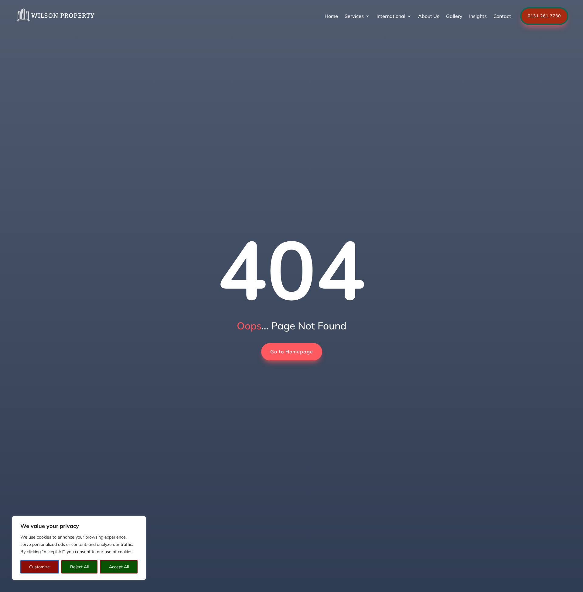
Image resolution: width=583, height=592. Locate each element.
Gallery (454, 16)
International (391, 16)
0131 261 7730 (544, 16)
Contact (502, 16)
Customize (39, 567)
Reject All (79, 567)
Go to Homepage (291, 352)
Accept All (119, 567)
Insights (478, 16)
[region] (79, 548)
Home (331, 16)
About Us (428, 16)
